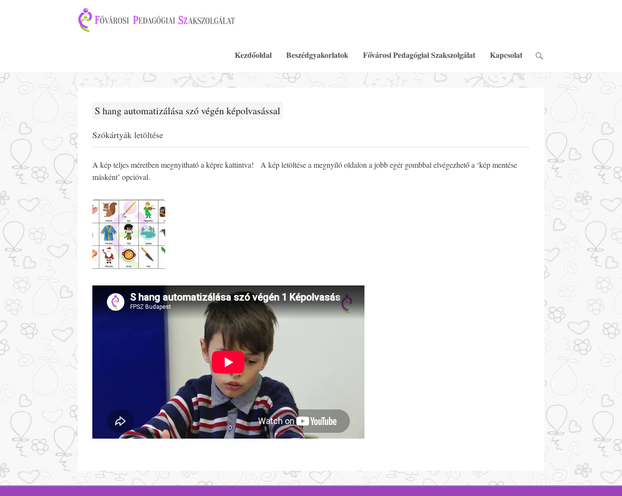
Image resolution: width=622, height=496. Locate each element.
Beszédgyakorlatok (317, 54)
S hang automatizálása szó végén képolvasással (187, 110)
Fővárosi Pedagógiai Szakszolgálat (419, 54)
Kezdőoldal (253, 54)
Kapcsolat (506, 54)
